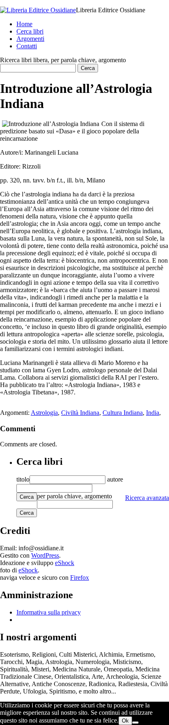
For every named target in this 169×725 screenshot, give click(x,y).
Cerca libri (29, 31)
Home (24, 23)
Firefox (79, 577)
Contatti (26, 46)
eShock (64, 562)
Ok (125, 721)
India (152, 412)
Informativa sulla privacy (48, 612)
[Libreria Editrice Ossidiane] (38, 10)
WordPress (45, 555)
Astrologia (44, 412)
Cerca (27, 497)
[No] (135, 722)
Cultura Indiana (123, 412)
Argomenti (30, 38)
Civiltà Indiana (80, 412)
